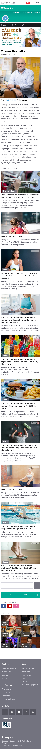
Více (25, 25)
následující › (37, 585)
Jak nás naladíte (27, 668)
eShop (4, 678)
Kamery (37, 12)
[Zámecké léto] (20, 37)
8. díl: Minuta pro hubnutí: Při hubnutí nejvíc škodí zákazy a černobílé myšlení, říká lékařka (19, 361)
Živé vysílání (7, 689)
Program (16, 12)
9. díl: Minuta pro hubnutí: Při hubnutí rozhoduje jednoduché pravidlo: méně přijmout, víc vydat (18, 319)
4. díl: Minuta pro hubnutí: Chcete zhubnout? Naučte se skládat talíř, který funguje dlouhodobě (19, 568)
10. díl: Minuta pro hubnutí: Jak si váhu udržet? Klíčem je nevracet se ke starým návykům (19, 275)
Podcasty (6, 696)
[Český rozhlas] (8, 2)
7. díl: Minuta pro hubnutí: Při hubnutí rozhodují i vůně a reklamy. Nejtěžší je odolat (18, 405)
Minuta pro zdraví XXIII (11, 489)
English (4, 743)
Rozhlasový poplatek (29, 685)
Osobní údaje (15, 741)
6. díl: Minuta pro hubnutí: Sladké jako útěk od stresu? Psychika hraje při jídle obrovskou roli (19, 447)
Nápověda (25, 672)
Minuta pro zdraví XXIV (11, 236)
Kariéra (24, 678)
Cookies (5, 741)
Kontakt (24, 681)
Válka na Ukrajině (9, 668)
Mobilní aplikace (8, 699)
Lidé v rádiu (26, 675)
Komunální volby (8, 672)
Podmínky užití (27, 741)
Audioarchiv (27, 12)
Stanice (5, 675)
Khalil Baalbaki (10, 100)
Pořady (15, 25)
